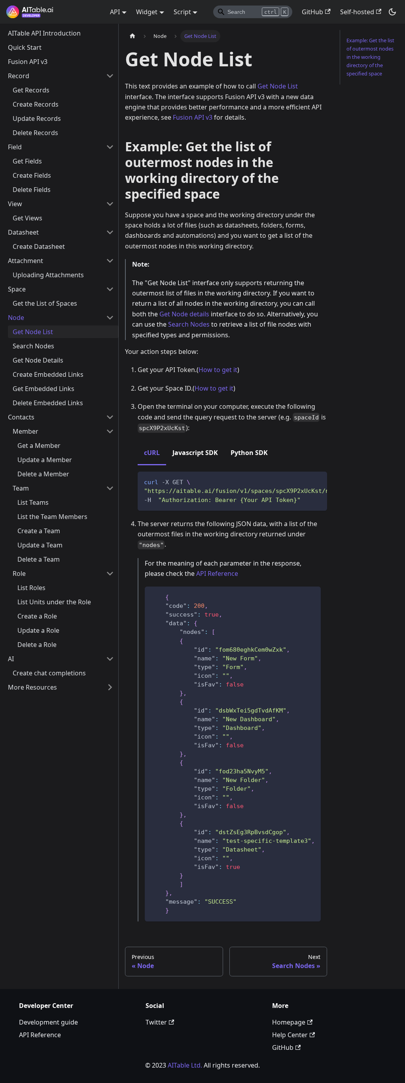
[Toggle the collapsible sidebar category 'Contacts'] (110, 417)
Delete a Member (43, 474)
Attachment (25, 260)
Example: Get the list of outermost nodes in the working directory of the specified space (370, 57)
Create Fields (32, 175)
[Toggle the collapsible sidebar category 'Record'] (110, 76)
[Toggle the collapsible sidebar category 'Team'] (110, 488)
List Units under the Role (54, 602)
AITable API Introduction (44, 33)
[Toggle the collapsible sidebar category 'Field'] (110, 147)
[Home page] (132, 36)
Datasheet (23, 232)
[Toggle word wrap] (303, 481)
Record (18, 75)
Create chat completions (49, 673)
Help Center (290, 1034)
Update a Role (38, 630)
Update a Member (44, 459)
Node (16, 317)
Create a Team (38, 530)
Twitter (156, 1022)
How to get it (218, 369)
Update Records (37, 118)
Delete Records (35, 132)
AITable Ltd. (185, 1065)
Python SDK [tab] (249, 452)
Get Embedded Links (43, 388)
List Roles (31, 587)
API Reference (217, 573)
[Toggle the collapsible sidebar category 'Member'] (110, 431)
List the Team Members (52, 516)
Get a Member (39, 445)
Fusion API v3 (27, 61)
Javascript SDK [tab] (195, 452)
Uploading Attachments (48, 275)
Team (21, 488)
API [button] (115, 12)
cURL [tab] (152, 452)
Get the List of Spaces (45, 303)
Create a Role (37, 616)
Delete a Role (37, 644)
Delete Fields (32, 189)
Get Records (31, 90)
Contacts (21, 417)
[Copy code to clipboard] (317, 481)
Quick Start (25, 47)
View (15, 203)
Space (17, 289)
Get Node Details (38, 360)
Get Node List (33, 331)
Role (19, 573)
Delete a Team (38, 559)
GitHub (312, 12)
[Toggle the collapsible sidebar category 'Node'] (110, 317)
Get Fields (27, 161)
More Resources (32, 687)
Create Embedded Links (48, 374)
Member (25, 431)
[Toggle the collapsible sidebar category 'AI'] (110, 658)
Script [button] (182, 12)
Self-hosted (357, 12)
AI (11, 658)
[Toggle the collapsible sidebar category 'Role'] (110, 573)
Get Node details (184, 314)
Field (15, 147)
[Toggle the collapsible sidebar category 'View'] (110, 203)
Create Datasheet (39, 246)
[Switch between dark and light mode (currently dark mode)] (392, 12)
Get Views (27, 218)
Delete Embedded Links (48, 403)
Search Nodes (33, 346)
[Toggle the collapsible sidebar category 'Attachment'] (110, 260)
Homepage (288, 1022)
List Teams (33, 502)
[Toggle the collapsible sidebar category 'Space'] (110, 289)
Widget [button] (146, 12)
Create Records (36, 104)
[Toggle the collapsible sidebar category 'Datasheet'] (110, 232)
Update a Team (39, 545)
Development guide (48, 1022)
